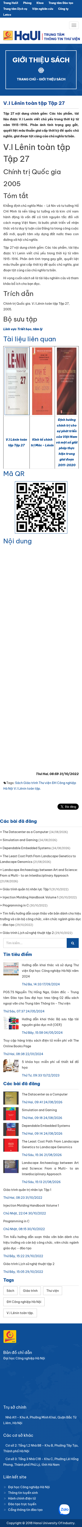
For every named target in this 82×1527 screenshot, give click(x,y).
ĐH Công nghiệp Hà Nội (24, 1302)
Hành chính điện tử (22, 1498)
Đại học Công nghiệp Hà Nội (29, 1487)
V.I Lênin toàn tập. (27, 789)
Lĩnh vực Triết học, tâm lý (23, 329)
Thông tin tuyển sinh (23, 1493)
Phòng (27, 3)
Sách (19, 783)
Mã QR (14, 473)
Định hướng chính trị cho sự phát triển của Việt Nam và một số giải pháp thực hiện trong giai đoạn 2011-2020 (66, 442)
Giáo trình (30, 783)
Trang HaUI (10, 3)
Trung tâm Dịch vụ (15, 8)
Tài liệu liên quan (29, 339)
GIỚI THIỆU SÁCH (52, 79)
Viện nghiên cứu (42, 8)
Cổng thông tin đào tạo (25, 1510)
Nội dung (17, 541)
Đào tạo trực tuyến (22, 1504)
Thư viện (45, 783)
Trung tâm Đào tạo (61, 3)
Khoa (40, 3)
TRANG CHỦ (26, 79)
